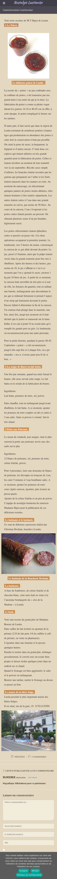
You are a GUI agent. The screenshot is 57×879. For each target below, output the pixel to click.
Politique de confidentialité (29, 875)
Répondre (32, 778)
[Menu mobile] (4, 3)
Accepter (24, 871)
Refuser (35, 871)
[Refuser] (53, 865)
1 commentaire (39, 756)
